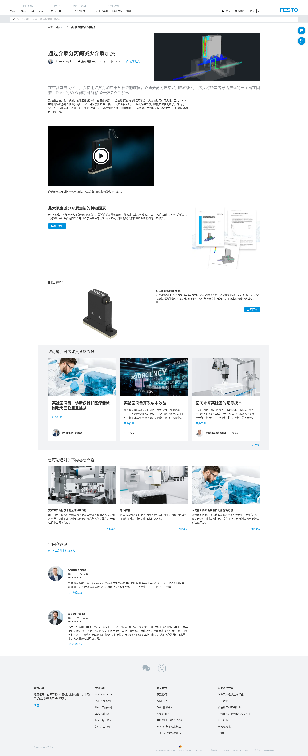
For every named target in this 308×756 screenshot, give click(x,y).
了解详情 (111, 529)
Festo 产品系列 (103, 707)
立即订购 (252, 309)
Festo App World (104, 720)
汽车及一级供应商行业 (231, 694)
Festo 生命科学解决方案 (61, 550)
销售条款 (237, 750)
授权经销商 (163, 714)
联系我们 (162, 694)
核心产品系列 (103, 701)
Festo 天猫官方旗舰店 (169, 733)
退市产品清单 (103, 726)
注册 (36, 705)
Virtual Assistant (104, 694)
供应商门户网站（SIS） (170, 720)
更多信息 (57, 417)
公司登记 (214, 750)
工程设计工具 (26, 11)
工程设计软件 (103, 714)
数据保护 (226, 750)
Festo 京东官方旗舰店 (169, 726)
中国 (251, 11)
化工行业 (223, 720)
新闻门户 (162, 701)
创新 (65, 27)
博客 (58, 27)
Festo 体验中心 (165, 707)
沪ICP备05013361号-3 (165, 750)
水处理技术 (224, 726)
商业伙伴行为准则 (252, 750)
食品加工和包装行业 (229, 707)
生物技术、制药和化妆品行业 (234, 714)
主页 (50, 27)
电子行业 (223, 701)
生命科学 (223, 733)
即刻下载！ (57, 226)
